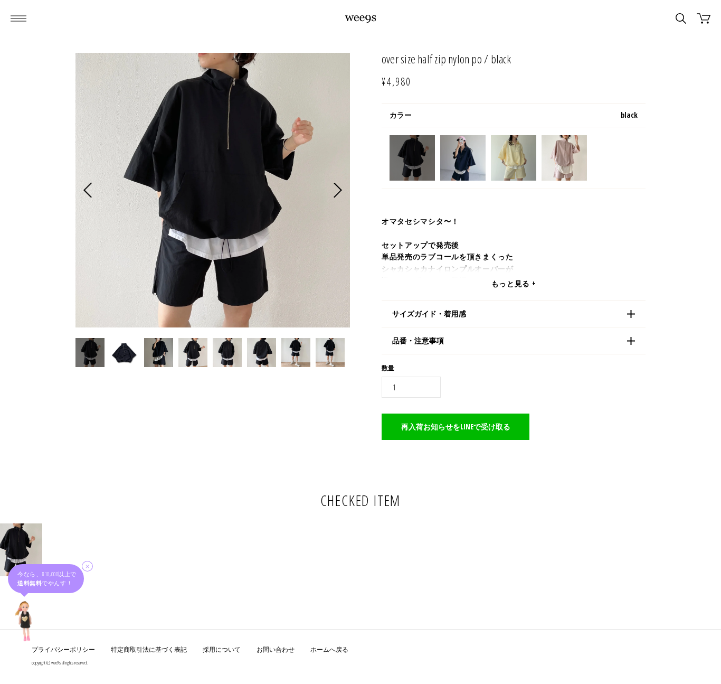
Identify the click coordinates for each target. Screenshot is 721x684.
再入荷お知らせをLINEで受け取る (455, 426)
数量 (388, 368)
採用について (222, 649)
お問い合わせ (276, 649)
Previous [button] (87, 190)
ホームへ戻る (329, 649)
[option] (212, 190)
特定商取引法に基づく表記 (149, 649)
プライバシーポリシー (63, 649)
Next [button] (338, 190)
